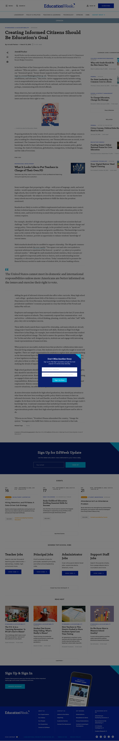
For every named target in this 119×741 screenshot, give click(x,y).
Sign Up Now (59, 380)
